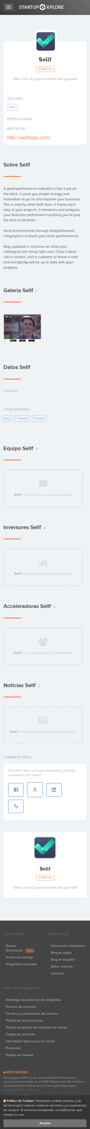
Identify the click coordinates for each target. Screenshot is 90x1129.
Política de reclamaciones (24, 1020)
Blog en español (63, 959)
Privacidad (13, 1048)
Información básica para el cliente (30, 1041)
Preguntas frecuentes (21, 964)
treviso (22, 418)
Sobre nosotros (62, 966)
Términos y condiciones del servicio (32, 1013)
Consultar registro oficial (18, 1089)
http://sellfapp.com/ (29, 137)
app (12, 107)
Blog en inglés (61, 952)
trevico (39, 418)
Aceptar (45, 1123)
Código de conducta (20, 1034)
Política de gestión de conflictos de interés (36, 1027)
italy (7, 418)
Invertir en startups (19, 957)
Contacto (57, 973)
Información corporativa (68, 946)
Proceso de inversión (21, 1006)
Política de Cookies (19, 1055)
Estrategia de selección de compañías (33, 1000)
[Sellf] (22, 328)
